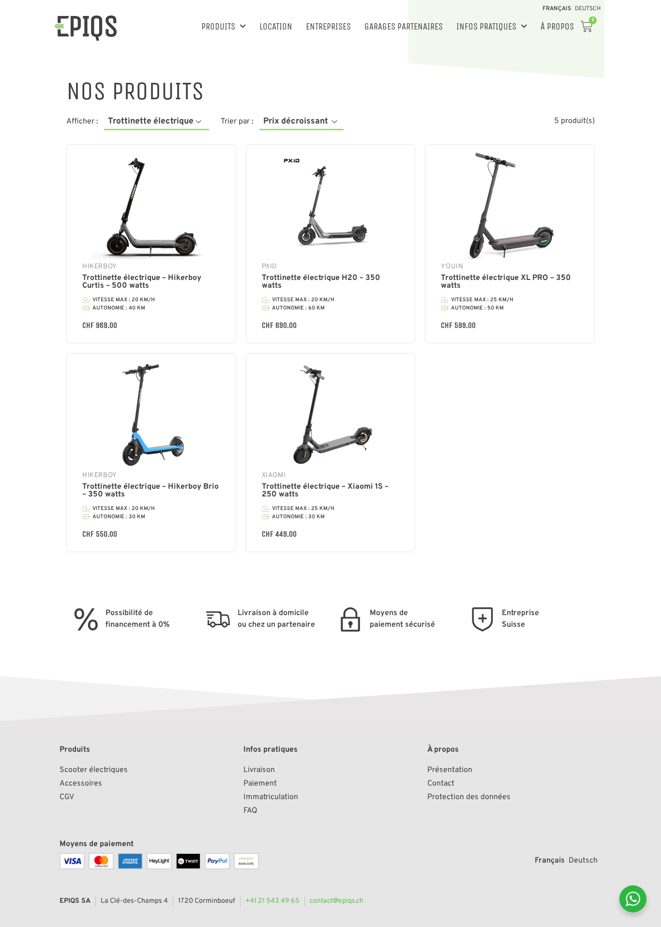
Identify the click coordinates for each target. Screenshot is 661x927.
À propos (557, 26)
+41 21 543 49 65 (272, 901)
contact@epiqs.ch (336, 901)
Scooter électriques (94, 770)
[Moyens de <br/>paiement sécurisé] (350, 619)
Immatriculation (270, 797)
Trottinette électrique (151, 121)
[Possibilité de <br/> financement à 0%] (86, 619)
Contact (440, 783)
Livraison (259, 770)
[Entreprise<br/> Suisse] (482, 619)
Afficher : (82, 121)
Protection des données (469, 797)
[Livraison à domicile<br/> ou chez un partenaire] (218, 619)
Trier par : (237, 121)
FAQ (250, 811)
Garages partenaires (403, 26)
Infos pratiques (486, 26)
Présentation (449, 770)
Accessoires (81, 783)
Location (275, 26)
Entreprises (328, 26)
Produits (218, 26)
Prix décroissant (295, 121)
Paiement (260, 783)
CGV (67, 797)
